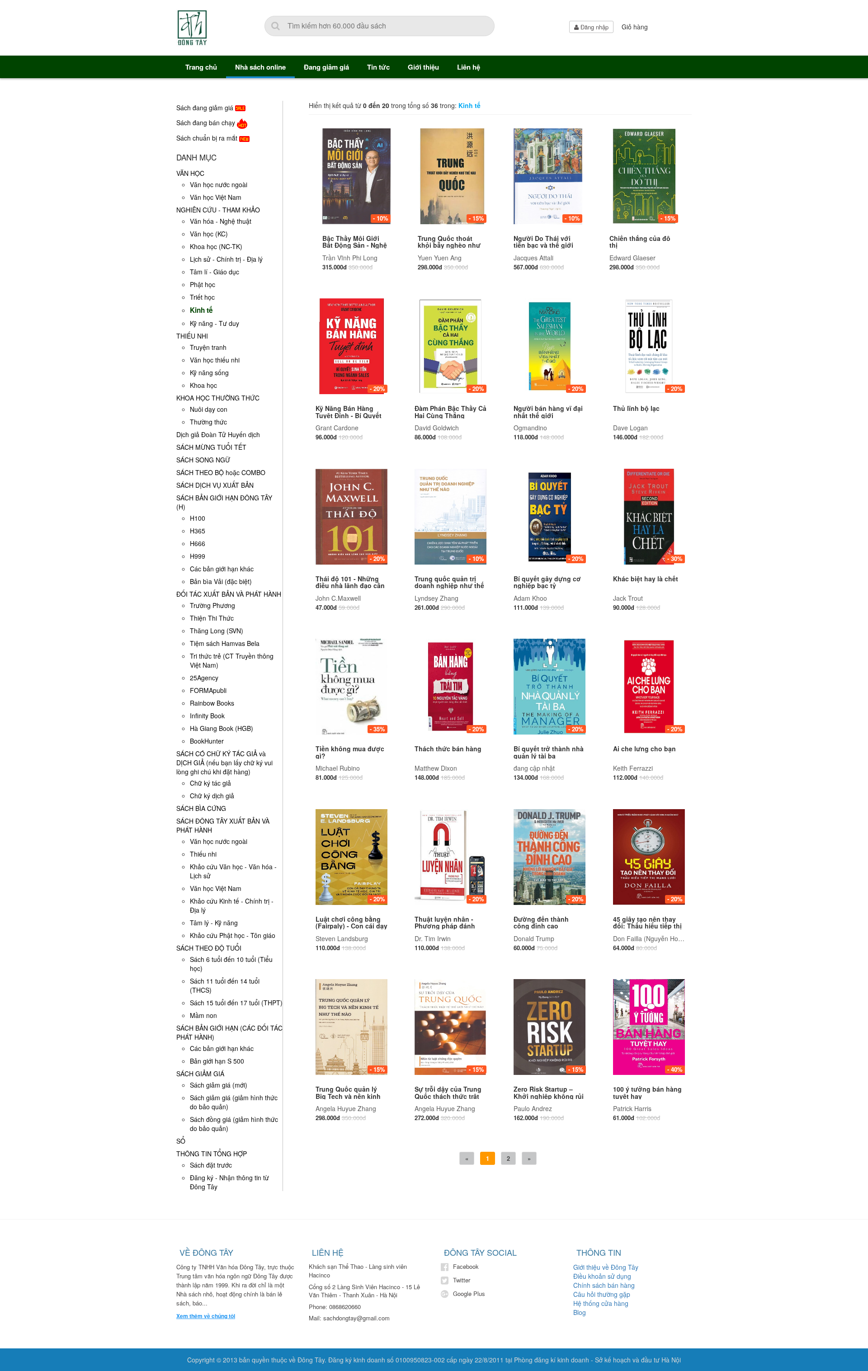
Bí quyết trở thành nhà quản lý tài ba (549, 752)
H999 (197, 556)
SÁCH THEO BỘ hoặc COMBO (220, 472)
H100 (197, 518)
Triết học (202, 297)
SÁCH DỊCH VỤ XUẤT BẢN (215, 485)
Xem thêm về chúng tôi (205, 1316)
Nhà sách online (260, 67)
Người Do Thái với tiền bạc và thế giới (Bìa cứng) (543, 245)
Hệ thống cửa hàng (600, 1303)
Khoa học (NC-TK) (216, 246)
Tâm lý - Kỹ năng (214, 922)
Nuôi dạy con (208, 409)
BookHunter (207, 740)
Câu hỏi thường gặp (601, 1294)
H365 (197, 530)
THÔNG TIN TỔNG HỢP (211, 1153)
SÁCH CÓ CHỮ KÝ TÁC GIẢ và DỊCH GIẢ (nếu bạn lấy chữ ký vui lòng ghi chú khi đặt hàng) (224, 762)
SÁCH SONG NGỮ (203, 459)
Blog (579, 1312)
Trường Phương (212, 605)
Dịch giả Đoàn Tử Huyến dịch (218, 434)
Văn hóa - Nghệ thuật (220, 221)
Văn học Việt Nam (215, 197)
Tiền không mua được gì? (350, 752)
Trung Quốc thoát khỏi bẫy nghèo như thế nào (449, 245)
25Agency (204, 677)
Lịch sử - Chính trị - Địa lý (226, 259)
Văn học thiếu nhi (215, 359)
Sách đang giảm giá (205, 107)
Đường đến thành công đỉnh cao (541, 922)
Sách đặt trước (211, 1164)
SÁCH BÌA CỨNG (201, 808)
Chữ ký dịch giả (212, 795)
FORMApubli (208, 690)
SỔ (180, 1140)
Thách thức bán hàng (448, 748)
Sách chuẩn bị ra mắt (207, 137)
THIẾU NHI (192, 335)
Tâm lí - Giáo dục (214, 271)
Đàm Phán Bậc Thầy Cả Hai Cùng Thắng (450, 411)
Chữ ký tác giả (210, 782)
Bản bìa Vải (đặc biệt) (221, 581)
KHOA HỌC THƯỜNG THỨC (217, 397)
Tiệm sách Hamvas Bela (224, 643)
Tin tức (378, 67)
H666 (197, 543)
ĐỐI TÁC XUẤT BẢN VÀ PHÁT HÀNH (228, 593)
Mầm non (203, 1015)
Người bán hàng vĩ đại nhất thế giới (548, 411)
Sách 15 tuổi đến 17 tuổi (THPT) (236, 1002)
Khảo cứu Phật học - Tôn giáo (232, 935)
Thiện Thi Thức (212, 617)
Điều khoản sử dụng (602, 1276)
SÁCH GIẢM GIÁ (200, 1073)
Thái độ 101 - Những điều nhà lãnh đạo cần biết (350, 585)
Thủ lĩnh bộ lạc (636, 408)
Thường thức (208, 421)
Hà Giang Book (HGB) (221, 728)
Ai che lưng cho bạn (644, 748)
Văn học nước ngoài (218, 184)
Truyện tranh (208, 347)
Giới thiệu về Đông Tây (605, 1267)
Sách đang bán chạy (206, 122)
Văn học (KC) (209, 233)
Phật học (202, 284)
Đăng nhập (594, 27)
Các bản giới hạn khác (222, 568)
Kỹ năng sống (209, 372)
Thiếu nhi (203, 853)
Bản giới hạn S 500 (217, 1060)
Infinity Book (207, 715)
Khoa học (203, 385)
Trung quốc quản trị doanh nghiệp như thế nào (449, 585)
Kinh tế (201, 310)
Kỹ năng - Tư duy (214, 323)
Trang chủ (201, 67)
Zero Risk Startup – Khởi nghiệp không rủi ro (549, 1095)
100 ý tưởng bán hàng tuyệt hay (647, 1092)
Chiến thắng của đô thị (639, 242)
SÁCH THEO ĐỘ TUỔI (208, 947)
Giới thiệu (423, 67)
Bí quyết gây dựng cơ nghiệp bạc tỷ (547, 582)
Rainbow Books (212, 702)
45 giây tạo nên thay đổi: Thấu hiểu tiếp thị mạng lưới (647, 926)
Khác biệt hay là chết (645, 578)
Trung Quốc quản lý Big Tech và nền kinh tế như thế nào (348, 1095)
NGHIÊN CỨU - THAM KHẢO (218, 209)
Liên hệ (468, 67)
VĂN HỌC (190, 173)
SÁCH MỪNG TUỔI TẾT (211, 447)
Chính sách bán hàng (604, 1285)
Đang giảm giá (326, 67)
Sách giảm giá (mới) (218, 1084)
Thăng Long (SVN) (216, 630)
